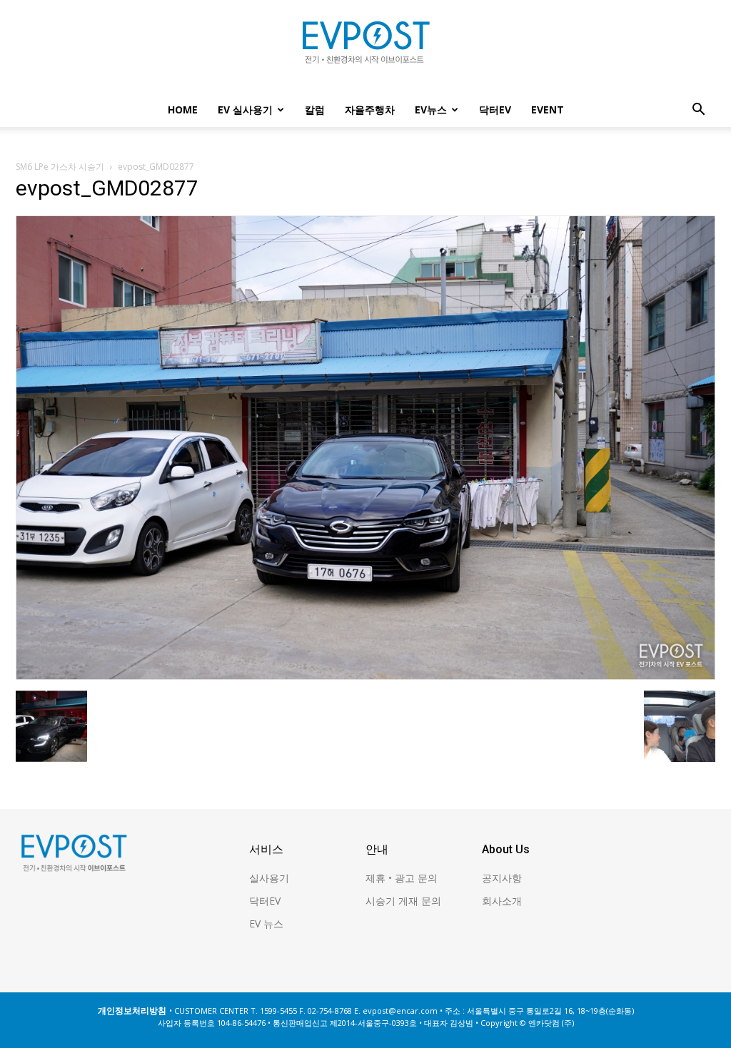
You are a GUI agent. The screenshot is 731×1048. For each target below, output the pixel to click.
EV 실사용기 (245, 109)
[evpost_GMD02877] (365, 675)
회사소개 (502, 900)
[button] (698, 111)
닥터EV (495, 109)
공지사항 (502, 878)
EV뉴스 (431, 109)
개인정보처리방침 (132, 1010)
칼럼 (315, 109)
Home (183, 109)
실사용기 (269, 878)
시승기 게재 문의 (403, 900)
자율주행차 (370, 109)
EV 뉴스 (266, 923)
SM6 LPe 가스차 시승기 (60, 167)
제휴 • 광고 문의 (402, 878)
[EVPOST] (365, 48)
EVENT (547, 109)
